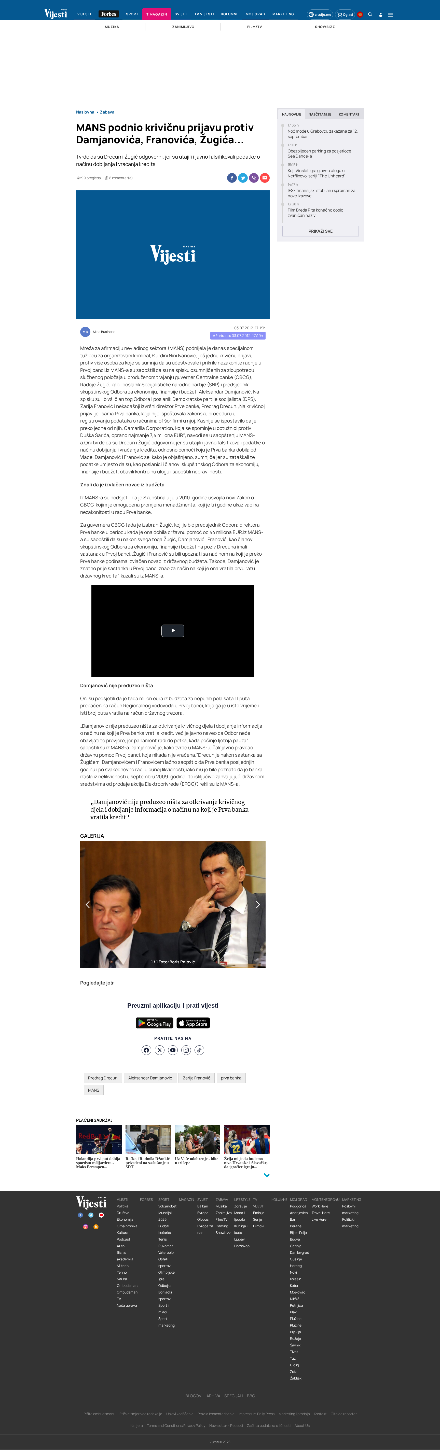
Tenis (162, 1239)
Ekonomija (125, 1219)
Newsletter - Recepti (226, 1425)
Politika (122, 1206)
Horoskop (242, 1246)
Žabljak (295, 1378)
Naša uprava (127, 1305)
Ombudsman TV (127, 1295)
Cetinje (295, 1246)
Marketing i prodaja (294, 1413)
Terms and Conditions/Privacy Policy (176, 1425)
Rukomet (165, 1246)
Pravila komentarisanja (216, 1413)
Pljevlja (295, 1332)
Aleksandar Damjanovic (150, 1078)
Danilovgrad (299, 1252)
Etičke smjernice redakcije (140, 1413)
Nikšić (294, 1299)
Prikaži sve (321, 231)
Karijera (136, 1425)
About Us (302, 1425)
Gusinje (296, 1259)
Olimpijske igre (166, 1275)
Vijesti (122, 1199)
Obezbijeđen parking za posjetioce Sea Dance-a (319, 153)
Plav (293, 1312)
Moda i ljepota (239, 1216)
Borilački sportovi (165, 1295)
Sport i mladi (163, 1308)
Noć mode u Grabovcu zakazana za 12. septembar (323, 134)
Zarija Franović (196, 1078)
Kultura (122, 1232)
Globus (203, 1219)
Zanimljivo (224, 1212)
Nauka (122, 1279)
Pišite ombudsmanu (99, 1413)
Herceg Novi (296, 1269)
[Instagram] (186, 1050)
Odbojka (165, 1285)
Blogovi (193, 1396)
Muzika (221, 1206)
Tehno (122, 1272)
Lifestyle (242, 1199)
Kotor (294, 1285)
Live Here (319, 1219)
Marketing (351, 1199)
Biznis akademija (125, 1255)
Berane (295, 1226)
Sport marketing (166, 1322)
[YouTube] (173, 1050)
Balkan (202, 1206)
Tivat (294, 1351)
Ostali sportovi (164, 1262)
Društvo (123, 1212)
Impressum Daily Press (256, 1413)
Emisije (258, 1212)
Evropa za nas (205, 1229)
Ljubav (239, 1239)
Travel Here (321, 1212)
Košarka (164, 1232)
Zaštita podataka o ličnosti (269, 1425)
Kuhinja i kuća (241, 1229)
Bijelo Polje (298, 1232)
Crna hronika (127, 1226)
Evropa (203, 1212)
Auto (121, 1246)
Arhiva (213, 1396)
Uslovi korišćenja (180, 1413)
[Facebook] (146, 1050)
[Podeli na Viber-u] (254, 178)
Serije (257, 1219)
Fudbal (163, 1226)
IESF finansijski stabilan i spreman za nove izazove (321, 193)
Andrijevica (299, 1212)
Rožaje (295, 1338)
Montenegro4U (326, 1199)
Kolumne (279, 1199)
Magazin (186, 1199)
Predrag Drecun (103, 1078)
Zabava (222, 1199)
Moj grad (298, 1199)
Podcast (123, 1239)
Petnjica (296, 1305)
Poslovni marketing (350, 1209)
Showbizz (223, 1232)
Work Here (320, 1206)
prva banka (231, 1078)
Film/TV (221, 1219)
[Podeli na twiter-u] (243, 178)
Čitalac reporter (344, 1413)
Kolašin (295, 1279)
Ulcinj (294, 1365)
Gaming (222, 1226)
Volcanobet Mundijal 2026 (167, 1213)
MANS (93, 1090)
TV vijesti (258, 1202)
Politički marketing (350, 1222)
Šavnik (295, 1345)
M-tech (123, 1265)
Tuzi (293, 1358)
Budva (295, 1239)
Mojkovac (297, 1292)
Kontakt (320, 1413)
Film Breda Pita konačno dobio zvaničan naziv (315, 212)
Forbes (146, 1199)
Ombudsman (127, 1285)
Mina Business (104, 332)
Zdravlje (240, 1206)
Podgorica (298, 1206)
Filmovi (258, 1226)
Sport (163, 1199)
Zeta (293, 1371)
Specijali (233, 1396)
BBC (251, 1396)
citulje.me (323, 14)
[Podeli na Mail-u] (265, 178)
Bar (292, 1219)
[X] (159, 1050)
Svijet (202, 1199)
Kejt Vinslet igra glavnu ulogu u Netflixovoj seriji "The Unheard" (317, 173)
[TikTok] (199, 1050)
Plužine (295, 1318)
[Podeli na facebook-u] (232, 178)
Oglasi (348, 14)
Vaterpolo (166, 1252)
